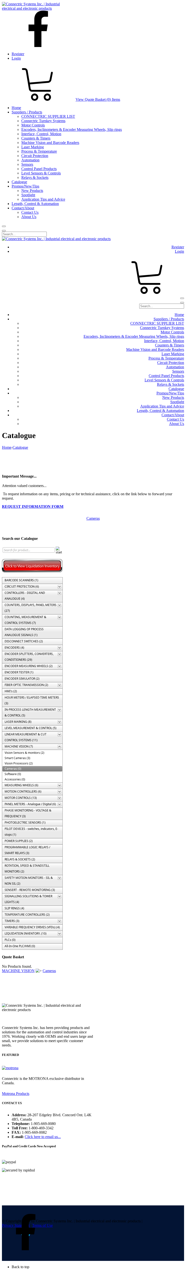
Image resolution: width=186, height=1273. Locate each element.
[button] (98, 1267)
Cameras (93, 518)
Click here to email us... (43, 1137)
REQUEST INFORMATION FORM (32, 506)
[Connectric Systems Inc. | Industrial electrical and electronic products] (35, 8)
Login (16, 58)
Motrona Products (15, 1094)
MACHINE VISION (18, 971)
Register (18, 54)
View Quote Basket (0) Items (98, 99)
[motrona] (10, 1068)
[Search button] (4, 226)
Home (6, 447)
